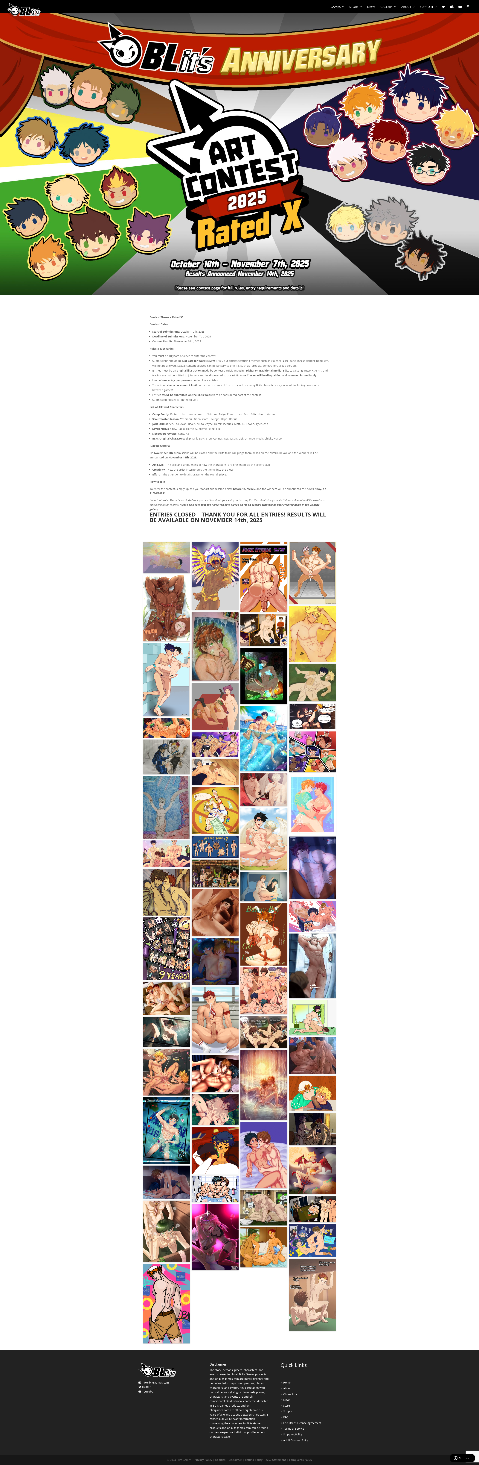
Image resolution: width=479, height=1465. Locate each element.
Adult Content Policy (296, 1440)
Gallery (386, 7)
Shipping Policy (292, 1434)
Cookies (220, 1460)
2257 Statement (276, 1460)
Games (336, 7)
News (371, 7)
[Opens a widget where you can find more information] (462, 1458)
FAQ (285, 1417)
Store (354, 7)
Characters (290, 1394)
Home (287, 1382)
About (406, 7)
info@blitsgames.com (155, 1382)
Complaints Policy (300, 1460)
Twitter (146, 1387)
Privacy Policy (203, 1460)
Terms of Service (293, 1428)
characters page (220, 1436)
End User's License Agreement (302, 1423)
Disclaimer (235, 1460)
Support (426, 7)
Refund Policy (254, 1460)
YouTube (147, 1391)
